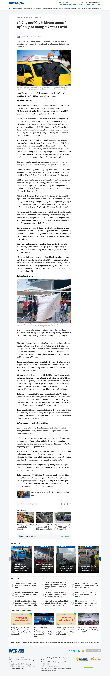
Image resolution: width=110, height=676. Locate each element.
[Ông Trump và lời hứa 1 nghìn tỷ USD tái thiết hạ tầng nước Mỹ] (44, 517)
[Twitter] (64, 504)
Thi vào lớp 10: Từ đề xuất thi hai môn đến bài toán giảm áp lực (26, 585)
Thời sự (13, 8)
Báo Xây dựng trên (25, 504)
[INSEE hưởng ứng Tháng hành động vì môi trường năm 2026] (88, 619)
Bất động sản (73, 5)
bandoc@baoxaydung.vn (52, 666)
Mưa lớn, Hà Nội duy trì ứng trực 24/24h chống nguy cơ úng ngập (86, 594)
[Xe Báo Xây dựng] (96, 658)
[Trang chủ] (9, 8)
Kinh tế (33, 8)
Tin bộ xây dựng (96, 5)
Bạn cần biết (16, 642)
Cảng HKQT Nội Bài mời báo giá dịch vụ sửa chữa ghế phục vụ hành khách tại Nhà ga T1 (65, 631)
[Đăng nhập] (87, 2)
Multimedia (95, 8)
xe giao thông (64, 5)
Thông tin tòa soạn (93, 651)
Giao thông (26, 8)
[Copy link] (70, 504)
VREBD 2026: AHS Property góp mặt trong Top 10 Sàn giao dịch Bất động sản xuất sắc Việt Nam (43, 632)
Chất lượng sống (47, 8)
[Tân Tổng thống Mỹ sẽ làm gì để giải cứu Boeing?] (25, 517)
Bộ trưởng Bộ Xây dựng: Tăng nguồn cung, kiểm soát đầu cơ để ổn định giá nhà (86, 585)
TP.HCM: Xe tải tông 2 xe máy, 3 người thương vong (66, 568)
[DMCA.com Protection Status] (88, 667)
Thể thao (67, 8)
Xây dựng (19, 8)
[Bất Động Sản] (82, 659)
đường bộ (50, 124)
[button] (54, 574)
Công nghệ (73, 8)
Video (89, 8)
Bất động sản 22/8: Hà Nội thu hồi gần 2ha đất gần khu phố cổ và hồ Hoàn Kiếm (86, 603)
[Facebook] (61, 504)
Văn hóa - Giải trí (58, 8)
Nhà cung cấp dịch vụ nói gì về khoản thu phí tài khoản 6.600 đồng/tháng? (44, 567)
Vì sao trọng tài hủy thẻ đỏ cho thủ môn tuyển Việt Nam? (88, 568)
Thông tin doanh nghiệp (21, 610)
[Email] (68, 504)
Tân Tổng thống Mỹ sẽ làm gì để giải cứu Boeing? (25, 527)
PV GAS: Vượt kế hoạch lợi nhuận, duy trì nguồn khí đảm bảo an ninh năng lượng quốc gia (51, 642)
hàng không (50, 108)
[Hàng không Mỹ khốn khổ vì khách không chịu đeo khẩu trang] (23, 494)
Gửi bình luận (65, 536)
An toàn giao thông (84, 5)
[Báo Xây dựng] (16, 3)
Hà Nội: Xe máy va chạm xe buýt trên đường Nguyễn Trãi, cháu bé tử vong (21, 567)
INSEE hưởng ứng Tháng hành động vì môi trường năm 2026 (88, 630)
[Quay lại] (18, 504)
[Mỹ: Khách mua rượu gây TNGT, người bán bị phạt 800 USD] (63, 517)
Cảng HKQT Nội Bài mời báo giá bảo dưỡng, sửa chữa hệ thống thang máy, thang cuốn (21, 631)
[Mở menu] (100, 8)
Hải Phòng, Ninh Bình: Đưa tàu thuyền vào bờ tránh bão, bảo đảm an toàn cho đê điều (26, 603)
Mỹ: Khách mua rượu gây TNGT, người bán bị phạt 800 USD (63, 527)
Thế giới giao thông (33, 17)
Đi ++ (85, 8)
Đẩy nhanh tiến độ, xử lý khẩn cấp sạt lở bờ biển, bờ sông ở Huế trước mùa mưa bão (55, 585)
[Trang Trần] (18, 36)
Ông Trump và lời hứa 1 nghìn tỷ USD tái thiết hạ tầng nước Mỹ (44, 527)
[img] (44, 68)
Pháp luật (38, 8)
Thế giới (80, 8)
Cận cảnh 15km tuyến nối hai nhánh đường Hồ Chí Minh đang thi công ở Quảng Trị (56, 603)
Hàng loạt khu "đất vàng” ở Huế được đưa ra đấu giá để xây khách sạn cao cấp (56, 594)
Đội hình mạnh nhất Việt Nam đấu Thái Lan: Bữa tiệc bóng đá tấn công (26, 594)
